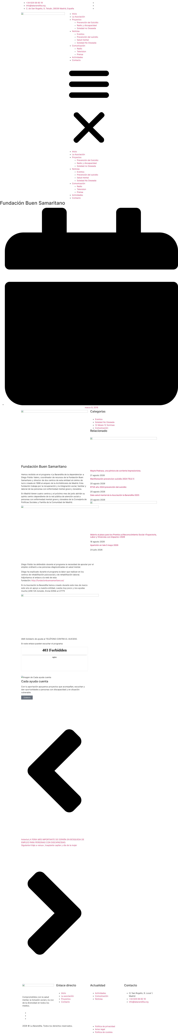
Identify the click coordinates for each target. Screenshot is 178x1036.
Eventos (80, 34)
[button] (89, 106)
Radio (79, 48)
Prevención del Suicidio (87, 22)
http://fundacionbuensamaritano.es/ (47, 580)
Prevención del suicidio (87, 37)
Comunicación (78, 45)
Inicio (74, 14)
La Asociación (78, 16)
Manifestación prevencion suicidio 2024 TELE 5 (112, 479)
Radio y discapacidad (87, 25)
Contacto (76, 60)
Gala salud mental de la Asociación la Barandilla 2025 (114, 495)
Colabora (27, 697)
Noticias (76, 31)
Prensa (80, 54)
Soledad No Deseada (86, 43)
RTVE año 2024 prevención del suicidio (108, 487)
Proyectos (76, 19)
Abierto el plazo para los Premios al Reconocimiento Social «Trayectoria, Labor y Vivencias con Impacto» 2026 (123, 535)
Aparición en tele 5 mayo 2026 (104, 545)
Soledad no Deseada (86, 28)
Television (81, 51)
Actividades (77, 57)
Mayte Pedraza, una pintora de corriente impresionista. (115, 470)
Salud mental (83, 40)
